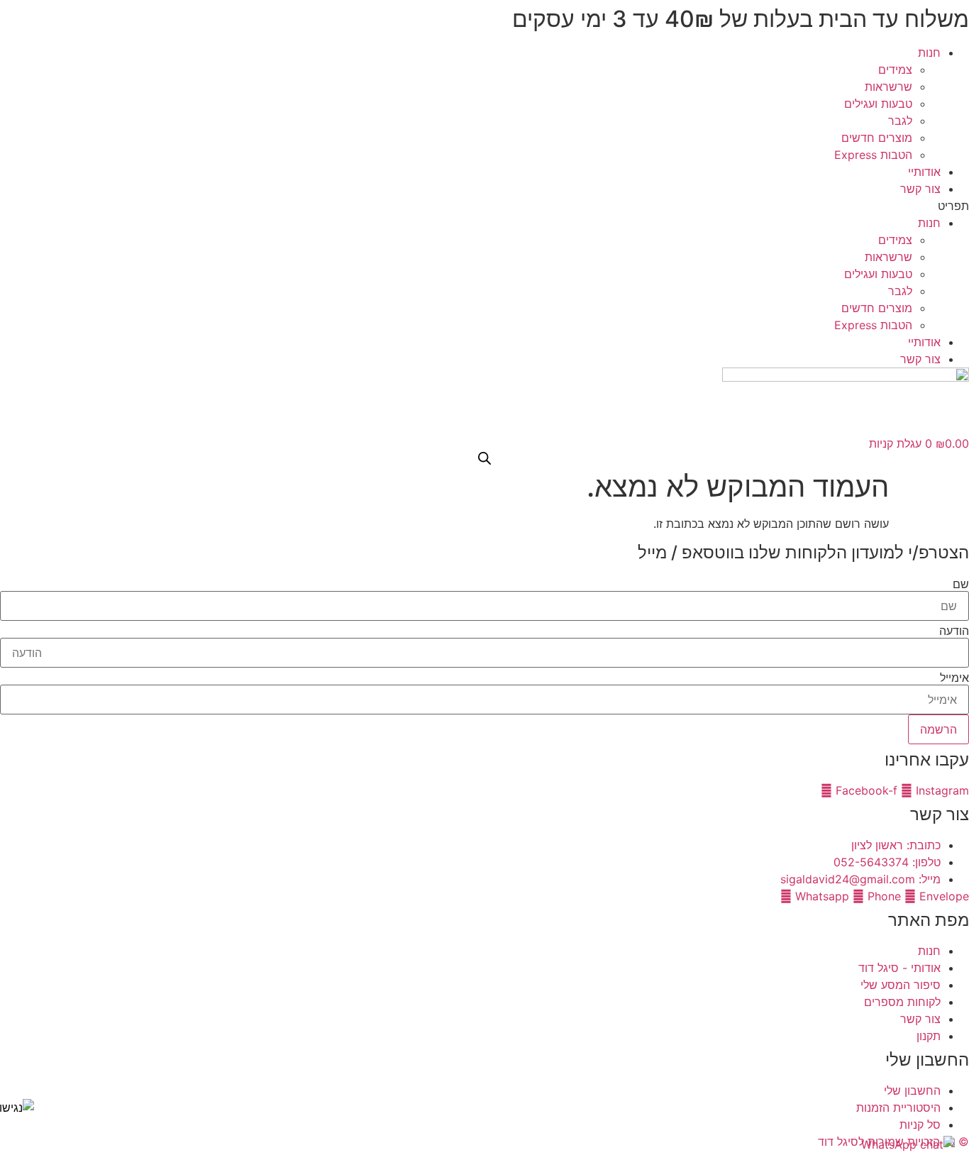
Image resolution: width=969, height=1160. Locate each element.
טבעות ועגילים (878, 103)
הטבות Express (873, 155)
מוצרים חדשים (876, 138)
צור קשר (920, 189)
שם (961, 584)
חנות (929, 52)
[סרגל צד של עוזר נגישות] (17, 1107)
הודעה (954, 630)
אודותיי (924, 172)
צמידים (895, 69)
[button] (484, 205)
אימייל (954, 677)
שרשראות (888, 86)
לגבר (900, 121)
